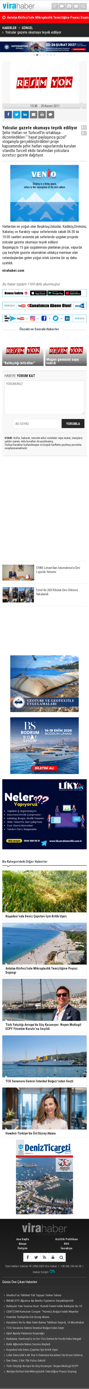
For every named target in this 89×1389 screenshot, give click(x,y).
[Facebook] (8, 114)
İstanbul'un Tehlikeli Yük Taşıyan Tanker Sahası (33, 1295)
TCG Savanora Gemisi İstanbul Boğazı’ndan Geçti (35, 1328)
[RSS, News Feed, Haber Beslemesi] (44, 1257)
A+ (83, 127)
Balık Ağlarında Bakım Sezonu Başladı (28, 1344)
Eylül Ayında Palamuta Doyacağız (25, 1333)
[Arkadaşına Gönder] (33, 114)
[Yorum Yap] (50, 114)
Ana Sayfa (22, 1239)
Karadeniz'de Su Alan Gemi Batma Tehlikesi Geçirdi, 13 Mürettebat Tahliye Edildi (43, 1323)
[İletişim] (76, 6)
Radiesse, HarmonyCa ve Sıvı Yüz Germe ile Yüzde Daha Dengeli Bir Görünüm (41, 1339)
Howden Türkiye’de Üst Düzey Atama (27, 1317)
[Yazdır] (42, 114)
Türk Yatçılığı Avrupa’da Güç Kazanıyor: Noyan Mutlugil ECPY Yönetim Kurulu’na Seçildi (40, 1366)
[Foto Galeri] (69, 6)
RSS (66, 1243)
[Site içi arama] (83, 6)
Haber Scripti (40, 1272)
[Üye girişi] (53, 1257)
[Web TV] (62, 6)
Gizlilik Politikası (66, 1239)
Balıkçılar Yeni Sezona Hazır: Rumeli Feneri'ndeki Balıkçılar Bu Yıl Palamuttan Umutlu (42, 1306)
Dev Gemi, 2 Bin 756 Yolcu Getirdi (25, 1360)
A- (84, 133)
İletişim (22, 1248)
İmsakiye (66, 1248)
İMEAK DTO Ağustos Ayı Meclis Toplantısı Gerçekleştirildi (39, 1300)
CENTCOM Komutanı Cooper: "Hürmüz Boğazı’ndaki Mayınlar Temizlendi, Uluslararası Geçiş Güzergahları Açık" (40, 1312)
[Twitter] (16, 114)
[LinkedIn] (25, 114)
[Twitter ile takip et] (36, 1257)
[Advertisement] (44, 512)
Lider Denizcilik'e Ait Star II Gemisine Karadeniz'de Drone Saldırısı (44, 1355)
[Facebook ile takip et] (27, 1257)
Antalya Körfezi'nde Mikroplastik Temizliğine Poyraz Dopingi (41, 1371)
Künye (22, 1243)
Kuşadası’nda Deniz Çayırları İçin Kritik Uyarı (32, 1349)
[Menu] (55, 6)
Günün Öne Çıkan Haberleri (19, 1282)
